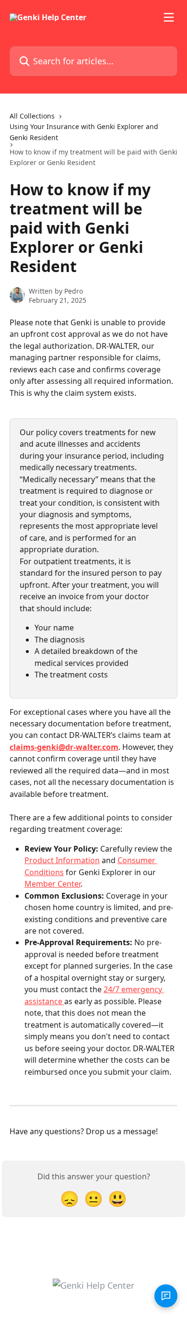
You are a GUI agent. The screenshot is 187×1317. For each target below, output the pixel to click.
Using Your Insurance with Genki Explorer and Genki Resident (84, 132)
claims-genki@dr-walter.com (64, 747)
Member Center (52, 883)
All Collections (32, 115)
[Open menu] (168, 17)
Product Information (62, 860)
